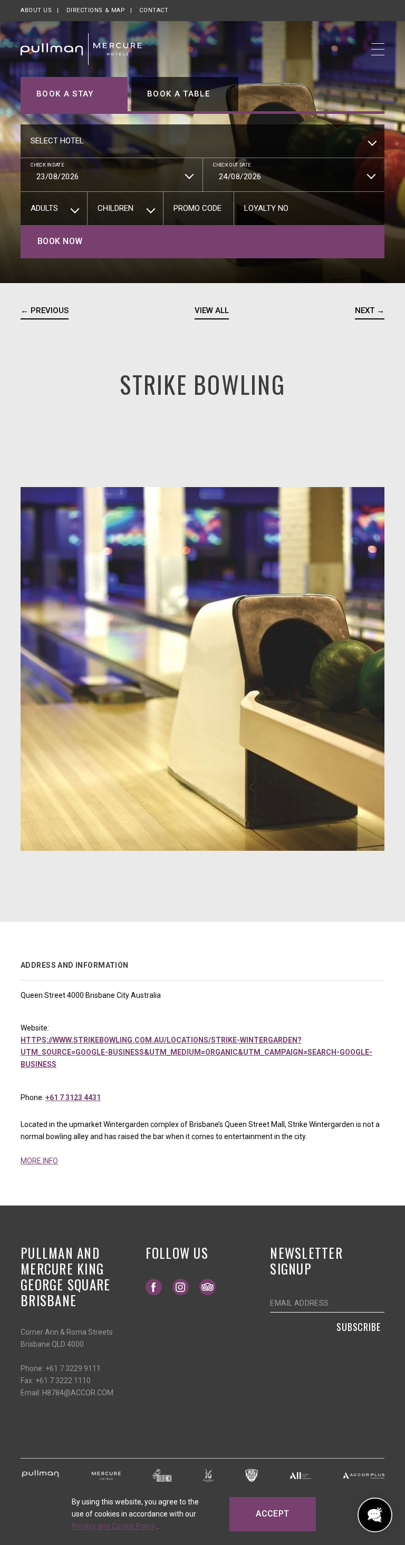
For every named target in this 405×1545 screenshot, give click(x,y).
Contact (153, 10)
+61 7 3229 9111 (73, 1368)
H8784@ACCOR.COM (77, 1392)
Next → (369, 310)
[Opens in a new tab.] (40, 1475)
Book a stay (65, 94)
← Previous (45, 310)
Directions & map (96, 10)
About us (36, 10)
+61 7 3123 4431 (73, 1097)
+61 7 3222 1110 (63, 1380)
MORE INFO (39, 1161)
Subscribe (358, 1327)
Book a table (178, 94)
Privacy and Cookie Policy (114, 1526)
